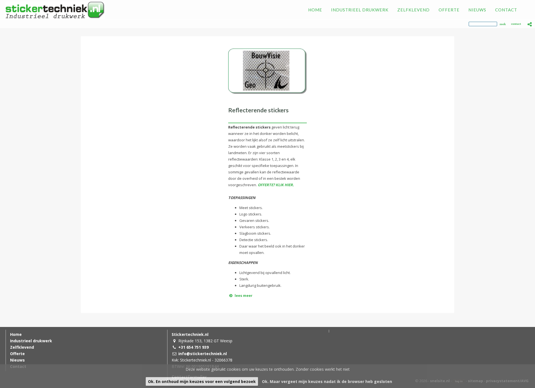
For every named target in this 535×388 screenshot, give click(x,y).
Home (16, 334)
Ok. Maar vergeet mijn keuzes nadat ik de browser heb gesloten (327, 381)
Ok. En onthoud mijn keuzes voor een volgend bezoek (202, 381)
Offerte (17, 353)
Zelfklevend (22, 347)
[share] (530, 24)
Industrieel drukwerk (31, 340)
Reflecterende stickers (258, 109)
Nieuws (17, 360)
